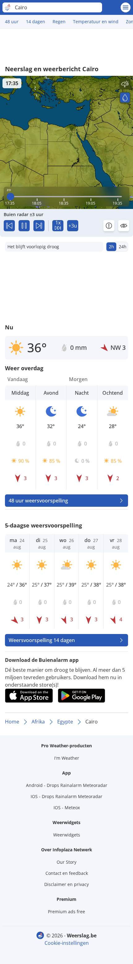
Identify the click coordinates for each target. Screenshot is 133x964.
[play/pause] (24, 225)
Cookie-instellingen (67, 943)
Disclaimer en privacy (66, 884)
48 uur (12, 21)
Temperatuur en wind (95, 21)
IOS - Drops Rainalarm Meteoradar (66, 796)
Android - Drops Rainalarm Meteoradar (66, 785)
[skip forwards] (39, 225)
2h (111, 247)
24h (123, 247)
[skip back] (9, 225)
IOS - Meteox (67, 807)
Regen (59, 21)
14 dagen (35, 21)
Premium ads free (66, 911)
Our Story (66, 862)
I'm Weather (66, 758)
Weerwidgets (66, 835)
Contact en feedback (66, 873)
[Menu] (126, 7)
